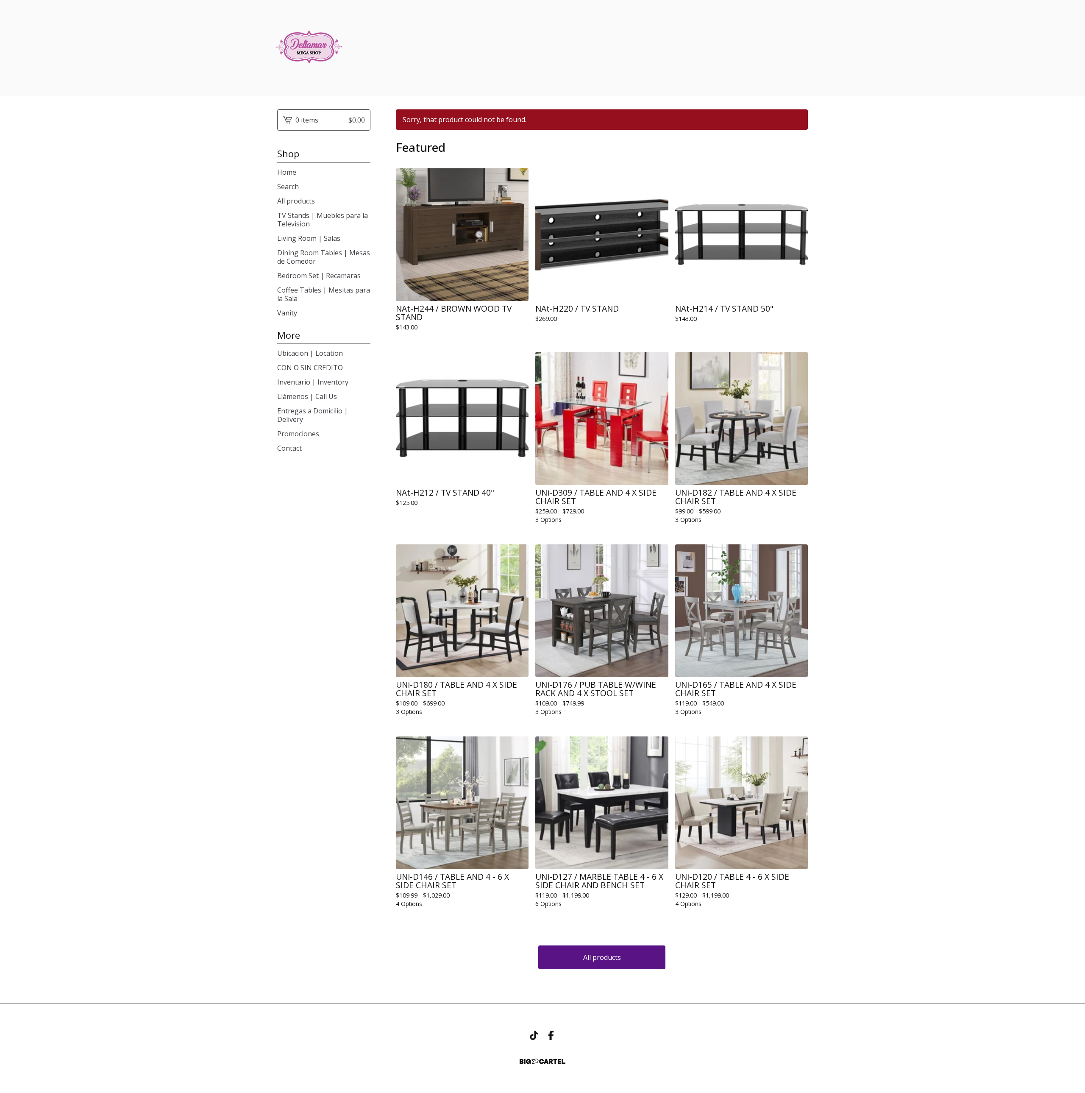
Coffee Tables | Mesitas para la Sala (323, 294)
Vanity (287, 313)
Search (288, 186)
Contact (289, 448)
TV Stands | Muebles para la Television (322, 220)
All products (296, 201)
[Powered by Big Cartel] (542, 1061)
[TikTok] (534, 1035)
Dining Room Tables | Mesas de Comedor (323, 257)
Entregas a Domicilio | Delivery (312, 415)
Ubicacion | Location (310, 353)
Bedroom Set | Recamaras (319, 275)
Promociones (298, 433)
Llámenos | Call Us (307, 396)
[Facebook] (551, 1035)
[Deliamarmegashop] (309, 47)
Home (286, 172)
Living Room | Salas (308, 238)
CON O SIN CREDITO (310, 367)
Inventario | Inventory (312, 382)
